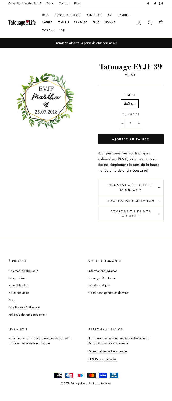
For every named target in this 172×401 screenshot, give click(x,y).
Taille (130, 95)
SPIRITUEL (124, 15)
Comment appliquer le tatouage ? (130, 187)
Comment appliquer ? (23, 271)
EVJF (62, 30)
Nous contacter (18, 293)
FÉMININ (63, 22)
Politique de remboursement (27, 314)
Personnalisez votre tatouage (107, 351)
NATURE (47, 22)
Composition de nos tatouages (131, 213)
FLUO (96, 22)
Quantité (130, 114)
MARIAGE (48, 30)
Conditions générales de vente (108, 293)
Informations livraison (131, 201)
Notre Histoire (17, 285)
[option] (86, 43)
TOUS (45, 15)
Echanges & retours (101, 278)
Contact (64, 3)
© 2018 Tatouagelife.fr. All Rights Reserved (86, 383)
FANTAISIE (80, 22)
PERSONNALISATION (67, 15)
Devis (50, 3)
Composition (17, 278)
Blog (77, 3)
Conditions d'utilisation (24, 307)
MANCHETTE (94, 15)
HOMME (110, 22)
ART (110, 15)
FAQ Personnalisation (103, 359)
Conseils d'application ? (24, 3)
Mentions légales (99, 285)
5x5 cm (130, 103)
